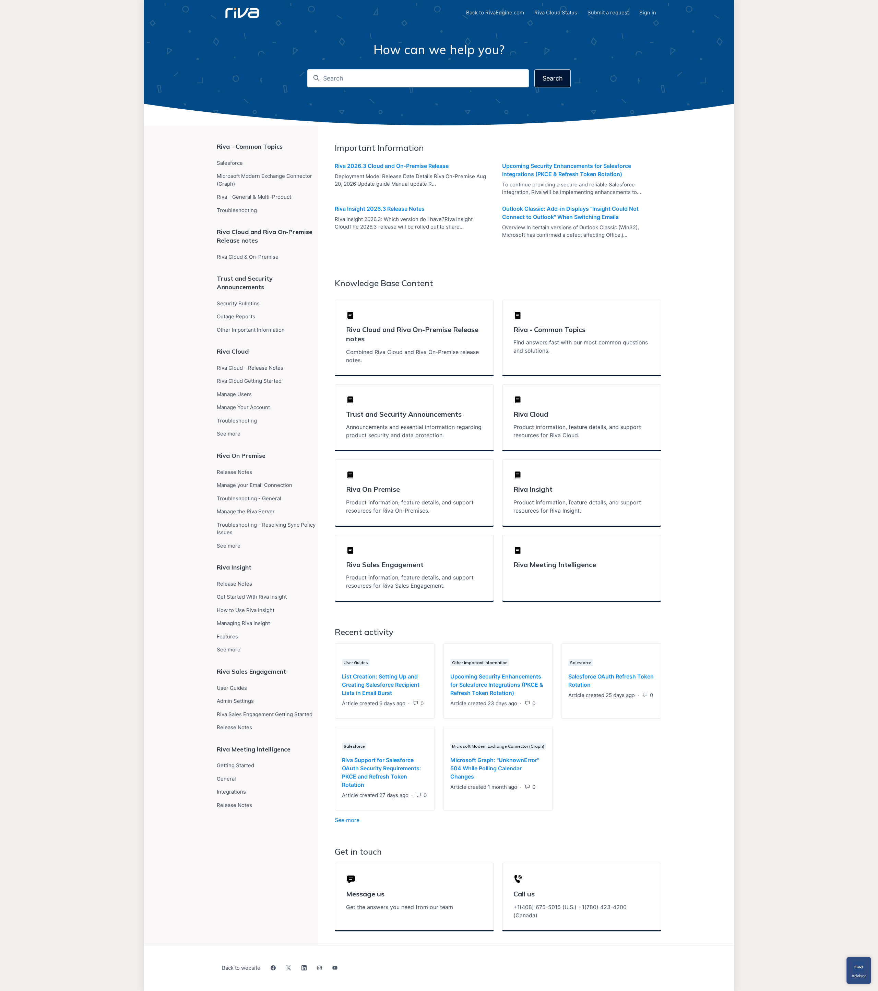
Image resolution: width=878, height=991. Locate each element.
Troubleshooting (237, 210)
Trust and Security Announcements (245, 282)
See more (381, 820)
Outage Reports (236, 316)
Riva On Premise (241, 456)
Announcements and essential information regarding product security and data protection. (414, 431)
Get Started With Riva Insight (252, 597)
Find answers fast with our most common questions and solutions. (580, 346)
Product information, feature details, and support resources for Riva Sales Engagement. (410, 581)
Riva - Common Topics (250, 146)
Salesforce (580, 662)
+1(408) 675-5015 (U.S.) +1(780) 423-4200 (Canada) (570, 911)
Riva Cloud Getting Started (249, 381)
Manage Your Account (243, 407)
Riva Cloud (233, 351)
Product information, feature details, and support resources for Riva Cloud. (577, 431)
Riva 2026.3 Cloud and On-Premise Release (392, 165)
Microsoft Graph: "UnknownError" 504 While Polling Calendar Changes (494, 768)
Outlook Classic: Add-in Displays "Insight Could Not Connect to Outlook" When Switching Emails (570, 212)
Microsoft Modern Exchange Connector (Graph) (498, 746)
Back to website (241, 968)
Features (227, 636)
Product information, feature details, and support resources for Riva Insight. (577, 506)
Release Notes (234, 472)
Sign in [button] (647, 12)
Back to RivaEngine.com (495, 12)
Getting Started (235, 765)
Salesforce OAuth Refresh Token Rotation (611, 680)
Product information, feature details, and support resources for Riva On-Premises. (410, 506)
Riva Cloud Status (555, 12)
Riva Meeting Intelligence (554, 564)
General (226, 778)
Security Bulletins (238, 303)
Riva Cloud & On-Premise (247, 257)
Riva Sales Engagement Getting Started (264, 714)
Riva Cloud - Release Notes (250, 368)
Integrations (231, 791)
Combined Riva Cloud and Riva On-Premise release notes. (412, 356)
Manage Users (234, 394)
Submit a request (608, 12)
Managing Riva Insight (243, 623)
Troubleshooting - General (249, 498)
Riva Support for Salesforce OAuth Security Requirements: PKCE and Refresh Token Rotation (381, 772)
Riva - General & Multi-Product (254, 197)
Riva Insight (234, 567)
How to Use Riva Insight (245, 610)
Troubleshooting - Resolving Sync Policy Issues (266, 529)
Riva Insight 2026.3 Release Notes (380, 208)
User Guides (356, 662)
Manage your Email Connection (254, 485)
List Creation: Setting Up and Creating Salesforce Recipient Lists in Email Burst (380, 684)
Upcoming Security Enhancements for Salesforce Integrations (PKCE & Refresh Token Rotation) (566, 170)
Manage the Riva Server (246, 511)
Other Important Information (480, 662)
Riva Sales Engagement (251, 671)
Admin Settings (235, 701)
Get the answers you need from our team (399, 907)
